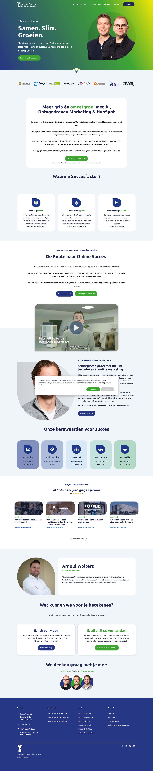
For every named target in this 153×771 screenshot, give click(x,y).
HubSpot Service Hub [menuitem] (84, 725)
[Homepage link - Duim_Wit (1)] (19, 751)
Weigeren (107, 389)
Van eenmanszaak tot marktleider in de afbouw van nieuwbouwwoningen (59, 522)
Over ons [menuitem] (111, 713)
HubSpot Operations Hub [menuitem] (86, 733)
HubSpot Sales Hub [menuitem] (84, 721)
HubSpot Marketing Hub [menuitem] (85, 717)
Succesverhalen (95, 4)
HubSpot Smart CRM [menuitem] (84, 713)
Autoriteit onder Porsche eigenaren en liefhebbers (121, 521)
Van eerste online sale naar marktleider (90, 521)
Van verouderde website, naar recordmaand (28, 521)
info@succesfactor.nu (87, 671)
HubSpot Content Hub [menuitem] (85, 729)
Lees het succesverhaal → (24, 527)
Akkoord (93, 389)
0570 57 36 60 (66, 671)
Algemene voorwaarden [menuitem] (23, 754)
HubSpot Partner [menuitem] (113, 721)
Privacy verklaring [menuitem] (36, 754)
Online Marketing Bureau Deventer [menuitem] (119, 725)
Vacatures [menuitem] (111, 717)
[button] (122, 746)
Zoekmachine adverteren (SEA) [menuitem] (57, 713)
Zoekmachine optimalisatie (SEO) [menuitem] (58, 717)
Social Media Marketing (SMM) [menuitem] (57, 721)
